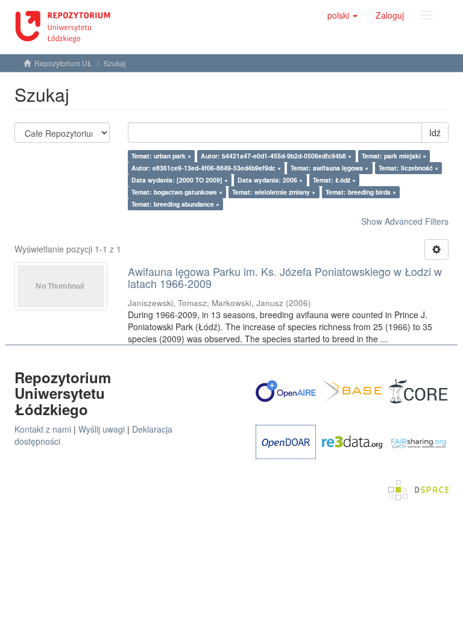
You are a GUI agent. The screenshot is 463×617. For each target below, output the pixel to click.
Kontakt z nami (42, 429)
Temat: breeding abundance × (175, 203)
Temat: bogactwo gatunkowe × (176, 191)
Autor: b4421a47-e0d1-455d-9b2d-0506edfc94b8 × (276, 155)
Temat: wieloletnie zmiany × (273, 191)
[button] (342, 15)
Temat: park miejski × (394, 155)
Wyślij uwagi (101, 429)
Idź (435, 133)
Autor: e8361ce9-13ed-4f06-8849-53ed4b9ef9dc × (206, 167)
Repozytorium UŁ (63, 63)
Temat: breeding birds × (361, 191)
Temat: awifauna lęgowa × (329, 167)
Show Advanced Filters (405, 221)
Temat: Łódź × (334, 179)
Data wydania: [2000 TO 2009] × (179, 179)
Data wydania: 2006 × (270, 179)
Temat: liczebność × (408, 167)
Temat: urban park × (161, 155)
